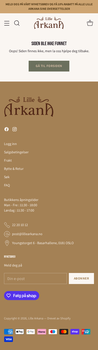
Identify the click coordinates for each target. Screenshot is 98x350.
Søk (7, 177)
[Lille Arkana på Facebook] (7, 130)
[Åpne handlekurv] (90, 23)
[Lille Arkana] (49, 23)
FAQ (7, 185)
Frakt (8, 160)
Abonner (81, 278)
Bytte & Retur (14, 168)
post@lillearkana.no (27, 234)
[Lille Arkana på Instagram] (15, 130)
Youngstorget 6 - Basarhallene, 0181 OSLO (43, 243)
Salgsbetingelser (16, 152)
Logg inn (10, 144)
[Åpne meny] (7, 23)
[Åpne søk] (17, 23)
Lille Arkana (35, 318)
